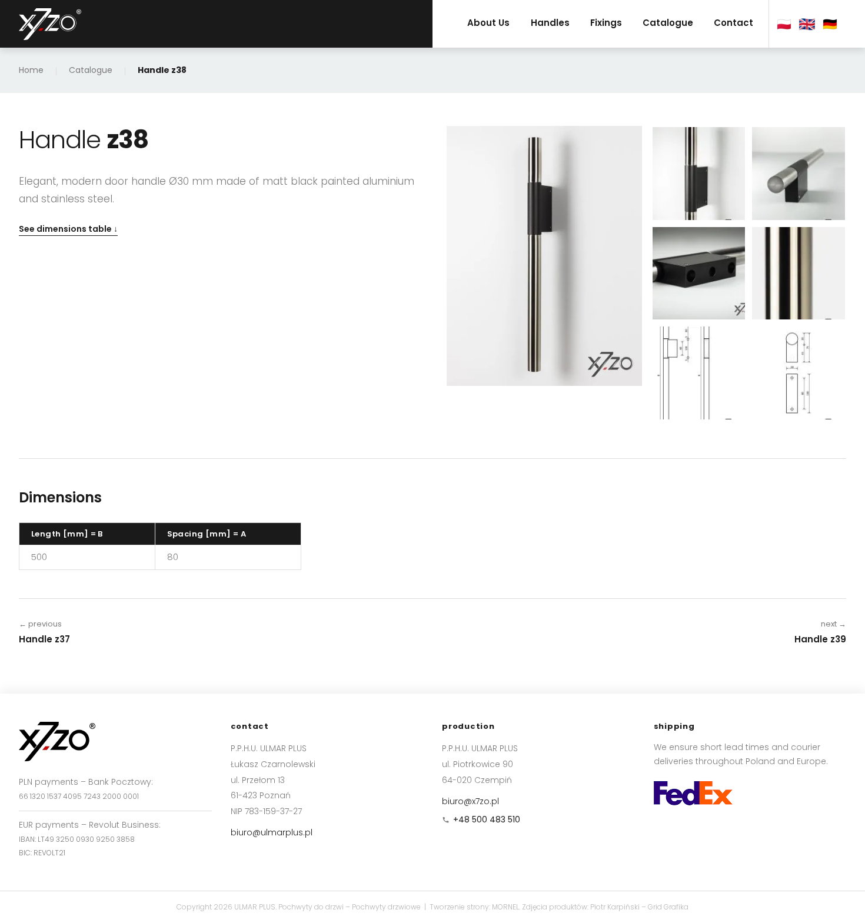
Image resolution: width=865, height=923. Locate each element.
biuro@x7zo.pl (470, 801)
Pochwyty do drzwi (311, 907)
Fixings (606, 22)
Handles (550, 22)
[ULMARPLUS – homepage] (50, 24)
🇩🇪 (830, 24)
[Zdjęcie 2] (798, 173)
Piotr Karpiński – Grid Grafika (639, 907)
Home (31, 70)
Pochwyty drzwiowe (386, 907)
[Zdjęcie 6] (798, 373)
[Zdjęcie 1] (699, 173)
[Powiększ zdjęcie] (544, 256)
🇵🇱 (784, 24)
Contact (733, 22)
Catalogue (668, 22)
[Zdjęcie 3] (699, 273)
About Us (488, 22)
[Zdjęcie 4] (798, 273)
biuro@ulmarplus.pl (271, 832)
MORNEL (505, 907)
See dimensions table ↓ (68, 229)
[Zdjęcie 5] (699, 373)
